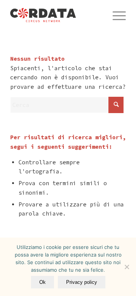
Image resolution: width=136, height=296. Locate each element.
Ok (42, 282)
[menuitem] (115, 15)
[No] (126, 267)
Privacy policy (81, 282)
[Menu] (115, 15)
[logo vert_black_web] (56, 15)
